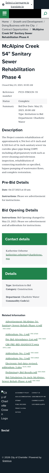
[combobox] (17, 4)
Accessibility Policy (22, 393)
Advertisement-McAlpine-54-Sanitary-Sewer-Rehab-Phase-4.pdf (22, 325)
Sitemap (18, 400)
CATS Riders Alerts (38, 404)
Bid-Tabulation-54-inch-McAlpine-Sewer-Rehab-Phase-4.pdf (23, 379)
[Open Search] (45, 13)
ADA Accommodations (23, 397)
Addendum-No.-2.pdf (22, 353)
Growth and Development (28, 22)
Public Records (20, 404)
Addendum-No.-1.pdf (21, 334)
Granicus (6, 461)
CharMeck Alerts (38, 400)
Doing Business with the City (18, 25)
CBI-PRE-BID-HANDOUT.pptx (21, 346)
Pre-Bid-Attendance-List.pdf (25, 339)
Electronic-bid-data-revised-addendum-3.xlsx (20, 365)
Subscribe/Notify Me (39, 397)
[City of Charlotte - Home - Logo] (13, 13)
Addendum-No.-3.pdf (22, 358)
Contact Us (36, 393)
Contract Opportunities (15, 29)
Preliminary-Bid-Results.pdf (25, 372)
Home (5, 22)
